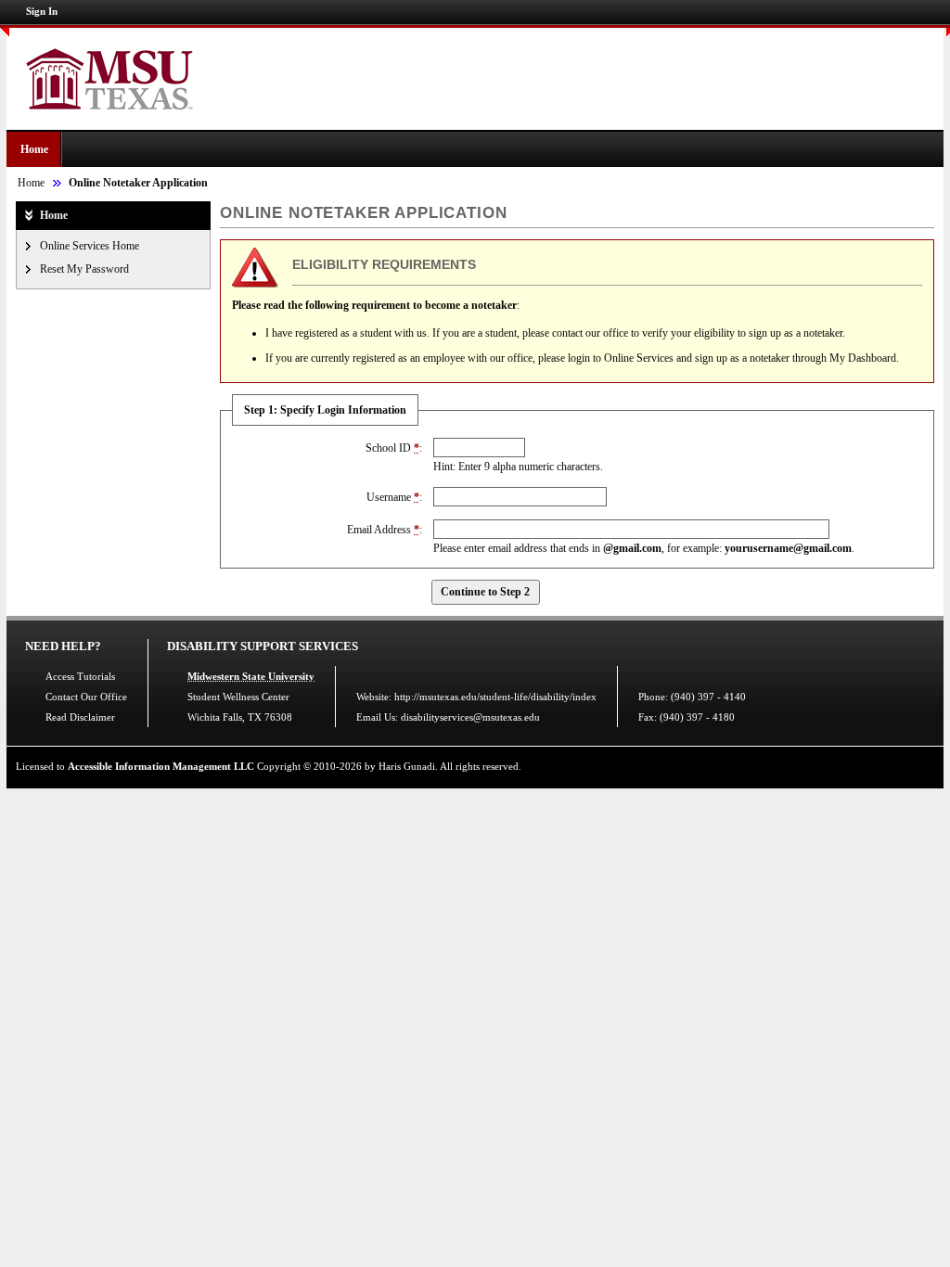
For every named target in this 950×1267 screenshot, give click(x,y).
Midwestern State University (251, 676)
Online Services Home (89, 245)
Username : (394, 497)
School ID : (394, 448)
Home (34, 149)
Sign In (42, 11)
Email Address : (384, 529)
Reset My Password (84, 268)
